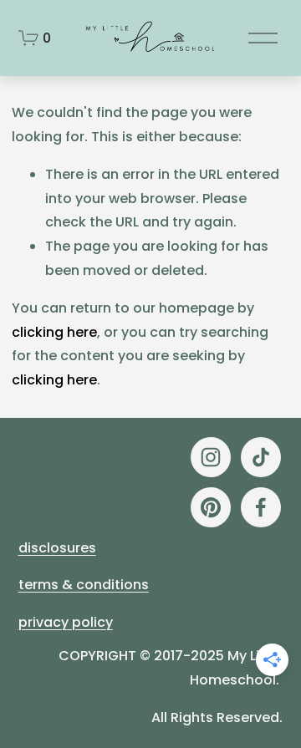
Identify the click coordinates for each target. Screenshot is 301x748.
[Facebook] (261, 507)
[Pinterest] (211, 507)
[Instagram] (211, 457)
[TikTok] (261, 457)
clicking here (54, 332)
